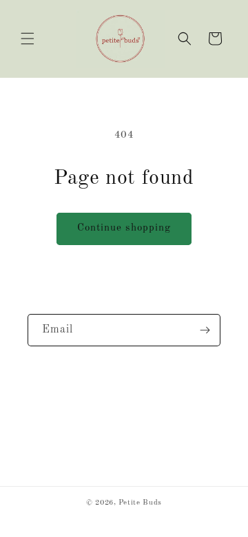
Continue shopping (124, 228)
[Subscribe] (204, 330)
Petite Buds (140, 503)
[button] (27, 38)
